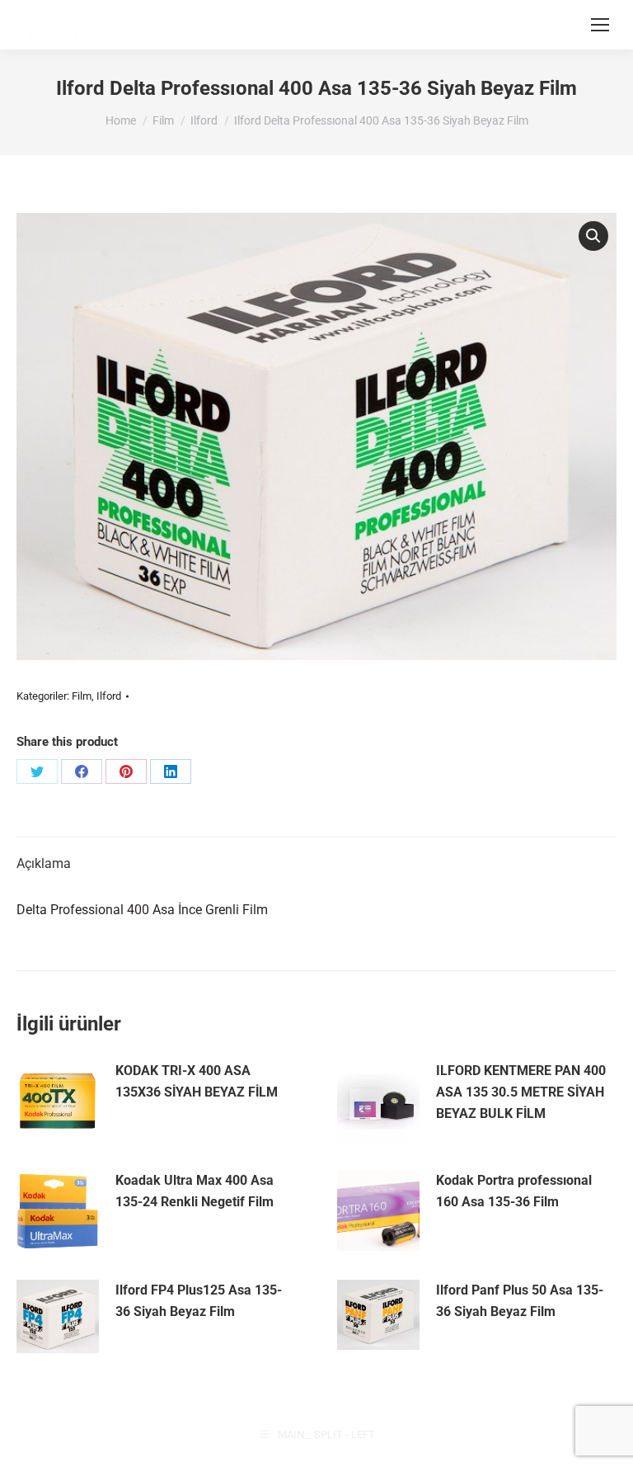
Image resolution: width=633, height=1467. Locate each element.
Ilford (108, 696)
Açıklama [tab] (43, 863)
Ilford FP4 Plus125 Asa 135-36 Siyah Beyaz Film (198, 1300)
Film (81, 696)
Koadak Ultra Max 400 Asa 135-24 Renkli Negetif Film (194, 1191)
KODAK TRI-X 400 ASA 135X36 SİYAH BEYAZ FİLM (196, 1081)
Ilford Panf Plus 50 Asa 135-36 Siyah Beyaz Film (519, 1300)
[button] (593, 236)
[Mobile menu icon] (600, 24)
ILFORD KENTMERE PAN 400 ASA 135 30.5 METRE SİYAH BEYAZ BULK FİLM (521, 1092)
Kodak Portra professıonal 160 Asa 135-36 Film (514, 1191)
